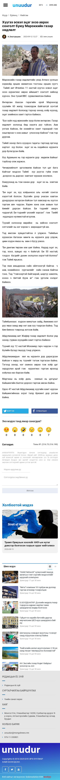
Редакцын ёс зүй (12, 685)
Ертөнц (13, 15)
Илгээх (30, 490)
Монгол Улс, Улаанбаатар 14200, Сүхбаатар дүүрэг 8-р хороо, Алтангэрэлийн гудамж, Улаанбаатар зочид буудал (30, 716)
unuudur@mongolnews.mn (16, 733)
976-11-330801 (11, 737)
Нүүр (4, 15)
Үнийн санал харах (13, 699)
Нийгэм (24, 15)
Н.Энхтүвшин (14, 36)
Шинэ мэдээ (9, 566)
